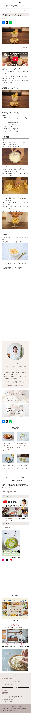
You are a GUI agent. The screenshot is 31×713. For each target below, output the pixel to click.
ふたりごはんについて (7, 684)
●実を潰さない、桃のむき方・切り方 (13, 242)
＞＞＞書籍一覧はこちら (8, 527)
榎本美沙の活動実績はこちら (9, 491)
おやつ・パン (7, 18)
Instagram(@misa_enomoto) (15, 385)
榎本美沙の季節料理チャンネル (10, 518)
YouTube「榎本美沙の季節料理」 (15, 382)
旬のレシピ (5, 692)
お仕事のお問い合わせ (7, 493)
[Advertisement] (15, 290)
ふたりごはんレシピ (7, 678)
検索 (23, 477)
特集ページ (5, 693)
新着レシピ (5, 690)
